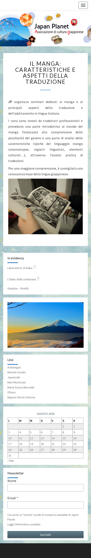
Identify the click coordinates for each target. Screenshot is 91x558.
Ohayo (11, 392)
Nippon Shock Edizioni (21, 397)
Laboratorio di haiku (19, 268)
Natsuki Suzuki (16, 372)
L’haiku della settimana (21, 279)
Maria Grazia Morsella (20, 387)
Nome (11, 481)
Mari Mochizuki (16, 382)
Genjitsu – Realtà (18, 288)
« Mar (10, 461)
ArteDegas (14, 367)
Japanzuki (13, 377)
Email (12, 498)
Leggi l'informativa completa (23, 524)
